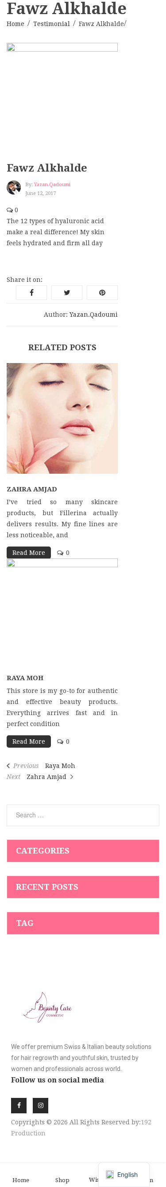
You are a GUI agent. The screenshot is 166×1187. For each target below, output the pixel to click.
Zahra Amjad (32, 489)
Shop (62, 1180)
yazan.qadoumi (52, 184)
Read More (28, 552)
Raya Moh (25, 678)
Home (15, 23)
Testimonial (51, 23)
